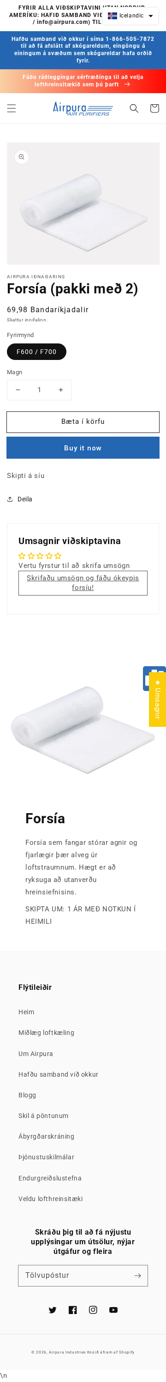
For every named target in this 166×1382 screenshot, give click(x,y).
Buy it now (83, 448)
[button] (11, 108)
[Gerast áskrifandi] (137, 1275)
